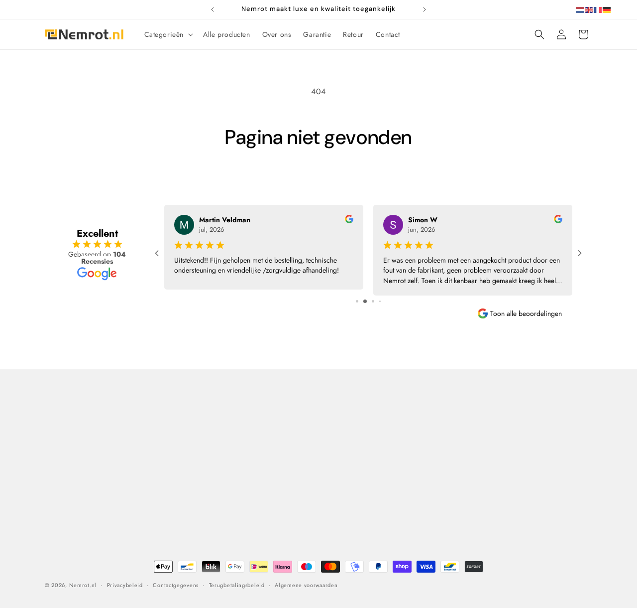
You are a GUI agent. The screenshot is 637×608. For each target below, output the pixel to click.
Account (473, 471)
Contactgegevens (176, 585)
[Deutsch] (607, 9)
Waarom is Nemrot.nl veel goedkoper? (225, 460)
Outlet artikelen (345, 523)
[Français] (598, 9)
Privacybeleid (205, 501)
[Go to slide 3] (373, 301)
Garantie (335, 471)
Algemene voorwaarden (221, 483)
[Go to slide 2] (365, 301)
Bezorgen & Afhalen (353, 436)
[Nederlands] (580, 9)
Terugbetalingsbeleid (237, 585)
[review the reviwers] (349, 221)
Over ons (197, 436)
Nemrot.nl (83, 585)
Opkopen (336, 488)
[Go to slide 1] (357, 301)
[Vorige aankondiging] (212, 9)
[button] (168, 34)
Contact (63, 413)
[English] (589, 9)
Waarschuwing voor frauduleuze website (248, 518)
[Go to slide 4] (380, 301)
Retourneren (340, 453)
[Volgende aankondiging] (424, 9)
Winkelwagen (481, 436)
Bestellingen (479, 453)
